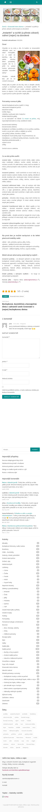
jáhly (16, 724)
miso (34, 727)
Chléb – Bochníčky (8, 552)
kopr (4, 727)
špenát (18, 747)
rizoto (5, 741)
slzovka (16, 741)
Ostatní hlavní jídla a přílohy (11, 610)
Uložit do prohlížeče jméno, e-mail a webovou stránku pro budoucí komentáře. (20, 391)
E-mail (4, 370)
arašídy (5, 714)
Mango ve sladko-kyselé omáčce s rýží (14, 469)
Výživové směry (7, 694)
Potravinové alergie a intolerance (12, 622)
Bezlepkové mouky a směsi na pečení (16, 676)
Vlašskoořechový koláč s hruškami (13, 463)
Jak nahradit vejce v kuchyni (12, 685)
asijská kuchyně (15, 714)
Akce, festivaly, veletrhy (11, 628)
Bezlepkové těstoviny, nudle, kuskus (13, 546)
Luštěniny (5, 567)
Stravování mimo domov (15, 27)
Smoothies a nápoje (8, 661)
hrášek (29, 721)
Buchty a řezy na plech (11, 652)
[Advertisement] (21, 421)
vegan (33, 741)
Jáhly (5, 598)
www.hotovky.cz (13, 282)
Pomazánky (6, 619)
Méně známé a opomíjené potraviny (15, 688)
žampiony (25, 747)
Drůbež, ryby (6, 561)
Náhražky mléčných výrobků (13, 691)
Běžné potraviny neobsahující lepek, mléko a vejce (20, 679)
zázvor (13, 744)
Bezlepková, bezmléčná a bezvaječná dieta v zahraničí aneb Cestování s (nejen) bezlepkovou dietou (19, 307)
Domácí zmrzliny (8, 721)
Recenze (5, 625)
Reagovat (23, 324)
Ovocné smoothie (26, 731)
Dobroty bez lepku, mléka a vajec (14, 682)
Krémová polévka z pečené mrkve (13, 466)
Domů (4, 27)
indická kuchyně (8, 724)
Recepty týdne (6, 637)
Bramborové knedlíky (13, 503)
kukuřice (11, 727)
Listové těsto (26, 727)
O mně (4, 782)
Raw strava (20, 737)
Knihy (5, 631)
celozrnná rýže (7, 717)
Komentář (6, 337)
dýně (16, 721)
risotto (35, 737)
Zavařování (5, 701)
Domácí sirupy (25, 717)
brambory (33, 714)
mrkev (5, 731)
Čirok (5, 594)
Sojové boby (8, 582)
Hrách (6, 579)
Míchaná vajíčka (14, 731)
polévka (13, 734)
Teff (5, 607)
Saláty (4, 643)
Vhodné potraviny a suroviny (11, 673)
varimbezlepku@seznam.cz (10, 778)
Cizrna (6, 570)
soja (22, 741)
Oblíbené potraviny (10, 634)
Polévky (4, 616)
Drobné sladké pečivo (11, 655)
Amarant (6, 591)
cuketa (17, 717)
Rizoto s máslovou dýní (9, 472)
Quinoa (6, 604)
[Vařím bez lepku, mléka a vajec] (21, 15)
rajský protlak (29, 734)
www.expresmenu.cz (30, 280)
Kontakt (4, 785)
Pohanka (7, 601)
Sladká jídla (5, 646)
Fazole (6, 576)
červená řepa (30, 744)
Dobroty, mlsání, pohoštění (10, 555)
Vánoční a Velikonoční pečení (13, 658)
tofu (27, 741)
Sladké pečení (6, 649)
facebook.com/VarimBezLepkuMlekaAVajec (16, 770)
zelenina (5, 744)
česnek (5, 747)
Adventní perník (12, 482)
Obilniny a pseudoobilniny (10, 588)
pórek (20, 734)
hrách (22, 721)
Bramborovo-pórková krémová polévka (20, 526)
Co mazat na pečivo (29, 119)
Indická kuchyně (7, 564)
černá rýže (21, 744)
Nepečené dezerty (8, 585)
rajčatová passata (8, 737)
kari (22, 724)
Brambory (5, 549)
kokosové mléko (30, 724)
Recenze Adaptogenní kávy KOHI (12, 460)
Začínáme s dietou (8, 697)
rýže (10, 741)
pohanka (6, 734)
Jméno (4, 361)
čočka (11, 747)
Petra (4, 482)
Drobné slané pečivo (8, 558)
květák (18, 727)
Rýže (3, 640)
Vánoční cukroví (7, 670)
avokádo (24, 714)
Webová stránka (7, 378)
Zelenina (5, 703)
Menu (10, 2)
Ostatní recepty (7, 613)
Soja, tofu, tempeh (8, 664)
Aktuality (5, 543)
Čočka (6, 573)
